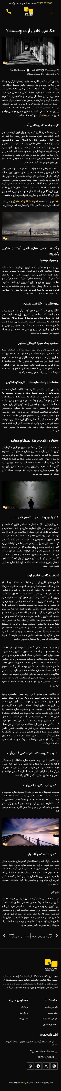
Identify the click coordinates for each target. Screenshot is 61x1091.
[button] (51, 12)
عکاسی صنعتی (46, 115)
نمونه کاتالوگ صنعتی (25, 201)
